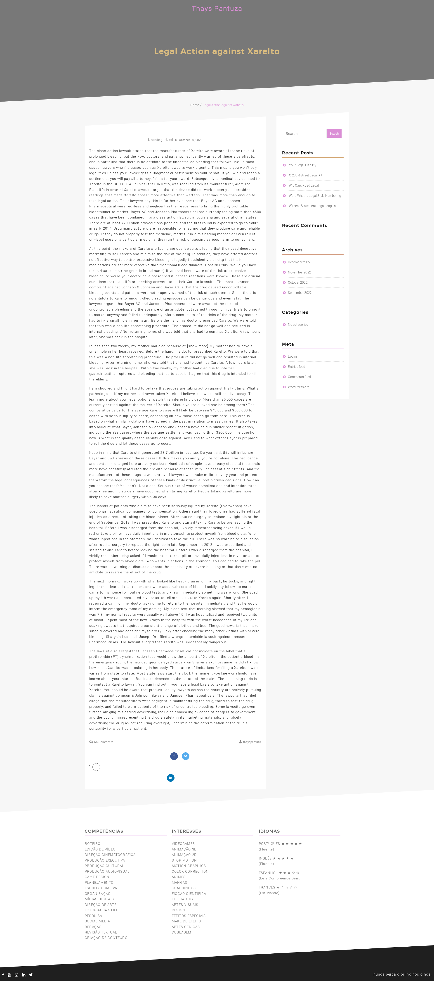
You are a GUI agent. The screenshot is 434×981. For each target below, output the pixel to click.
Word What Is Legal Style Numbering (315, 195)
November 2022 (299, 272)
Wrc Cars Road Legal (304, 185)
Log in (292, 356)
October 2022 (297, 282)
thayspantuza (252, 742)
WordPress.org (298, 387)
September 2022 (300, 293)
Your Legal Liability (302, 165)
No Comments (103, 742)
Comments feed (299, 377)
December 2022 (299, 262)
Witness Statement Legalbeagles (312, 206)
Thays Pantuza (217, 8)
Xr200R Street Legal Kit (306, 175)
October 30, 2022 (190, 140)
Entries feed (296, 366)
